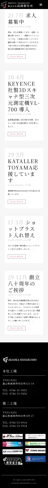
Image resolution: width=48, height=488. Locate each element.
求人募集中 (22, 18)
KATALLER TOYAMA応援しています (23, 170)
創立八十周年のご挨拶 (24, 283)
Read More (16, 56)
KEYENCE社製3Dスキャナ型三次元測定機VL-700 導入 (24, 96)
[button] (41, 4)
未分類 (28, 26)
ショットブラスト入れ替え (22, 228)
